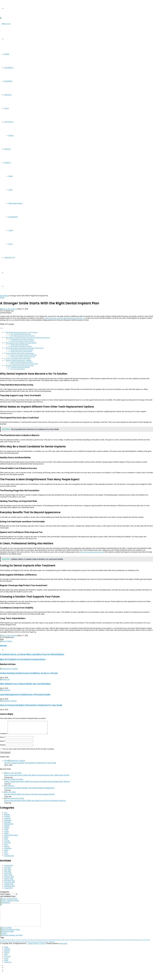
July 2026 (7, 867)
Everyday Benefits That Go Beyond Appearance (20, 353)
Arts (5, 812)
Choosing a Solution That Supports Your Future (20, 365)
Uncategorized (9, 856)
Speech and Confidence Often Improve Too (23, 356)
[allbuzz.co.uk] (5, 24)
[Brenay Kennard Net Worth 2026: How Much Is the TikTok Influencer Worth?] (14, 798)
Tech (6, 108)
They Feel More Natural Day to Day (21, 334)
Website (2, 745)
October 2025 (8, 884)
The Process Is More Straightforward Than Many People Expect (25, 348)
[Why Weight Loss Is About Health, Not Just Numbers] (5, 679)
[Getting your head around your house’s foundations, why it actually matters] (3, 933)
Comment (4, 733)
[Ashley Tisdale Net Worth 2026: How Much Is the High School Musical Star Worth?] (13, 779)
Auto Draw (18, 939)
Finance (8, 95)
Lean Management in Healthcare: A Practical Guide (25, 694)
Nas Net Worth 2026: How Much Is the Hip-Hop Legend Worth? (29, 794)
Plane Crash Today (16, 941)
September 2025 (9, 886)
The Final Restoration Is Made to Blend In (22, 341)
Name (2, 737)
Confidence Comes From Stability (20, 367)
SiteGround (63, 943)
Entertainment (12, 217)
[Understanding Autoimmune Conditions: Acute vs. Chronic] (9, 669)
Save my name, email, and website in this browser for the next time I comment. (28, 749)
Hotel (6, 839)
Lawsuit (6, 841)
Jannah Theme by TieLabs (36, 943)
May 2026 (7, 871)
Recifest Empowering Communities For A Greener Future (35, 941)
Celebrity (9, 68)
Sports (10, 244)
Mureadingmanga (139, 939)
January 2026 (8, 878)
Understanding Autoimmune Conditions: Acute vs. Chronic (29, 673)
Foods (10, 190)
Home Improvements (15, 203)
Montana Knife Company (120, 939)
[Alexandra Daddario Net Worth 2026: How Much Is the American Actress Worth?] (11, 935)
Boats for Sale (61, 939)
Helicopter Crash (94, 939)
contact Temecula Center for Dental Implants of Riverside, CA (65, 318)
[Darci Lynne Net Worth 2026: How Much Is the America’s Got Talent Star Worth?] (12, 773)
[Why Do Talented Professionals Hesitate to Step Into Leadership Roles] (20, 926)
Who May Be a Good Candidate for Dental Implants (21, 343)
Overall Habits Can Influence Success (21, 346)
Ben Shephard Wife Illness (27, 939)
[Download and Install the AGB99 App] (7, 931)
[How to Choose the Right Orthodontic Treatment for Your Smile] (8, 701)
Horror (6, 837)
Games (10, 230)
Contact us (9, 257)
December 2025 (9, 880)
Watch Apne (52, 941)
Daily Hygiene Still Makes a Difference (22, 362)
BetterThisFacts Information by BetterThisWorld (45, 939)
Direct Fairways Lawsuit (83, 939)
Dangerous (7, 820)
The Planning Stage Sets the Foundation (22, 349)
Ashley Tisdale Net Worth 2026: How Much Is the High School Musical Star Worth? (37, 781)
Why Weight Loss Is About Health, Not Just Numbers (25, 683)
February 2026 (9, 877)
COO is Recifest (73, 939)
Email (2, 741)
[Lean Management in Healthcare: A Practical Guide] (5, 690)
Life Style (8, 122)
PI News (10, 941)
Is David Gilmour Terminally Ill (106, 939)
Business (8, 81)
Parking (6, 846)
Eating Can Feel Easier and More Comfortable (24, 355)
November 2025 (9, 882)
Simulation (7, 848)
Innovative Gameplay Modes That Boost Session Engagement (29, 788)
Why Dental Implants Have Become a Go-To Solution (21, 332)
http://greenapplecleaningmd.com (92, 552)
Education (7, 822)
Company (7, 818)
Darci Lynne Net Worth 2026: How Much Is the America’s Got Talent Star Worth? (36, 775)
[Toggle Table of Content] (1, 329)
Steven (15, 309)
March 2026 (8, 875)
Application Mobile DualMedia (7, 939)
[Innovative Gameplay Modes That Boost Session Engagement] (9, 785)
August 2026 (8, 865)
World (7, 162)
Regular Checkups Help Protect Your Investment (24, 363)
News (6, 844)
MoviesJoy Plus (130, 939)
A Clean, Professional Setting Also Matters (18, 358)
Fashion (11, 135)
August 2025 (8, 888)
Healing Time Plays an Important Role (21, 351)
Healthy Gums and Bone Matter (20, 344)
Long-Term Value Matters (18, 369)
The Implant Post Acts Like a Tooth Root (22, 339)
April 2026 (7, 873)
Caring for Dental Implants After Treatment (18, 360)
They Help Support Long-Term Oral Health (23, 335)
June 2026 (7, 869)
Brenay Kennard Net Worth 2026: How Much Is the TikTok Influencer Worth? (35, 800)
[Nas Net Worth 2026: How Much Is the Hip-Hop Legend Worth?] (10, 792)
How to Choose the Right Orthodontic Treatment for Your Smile (31, 705)
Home (6, 54)
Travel (7, 149)
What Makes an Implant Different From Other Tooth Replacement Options (28, 337)
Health (10, 176)
